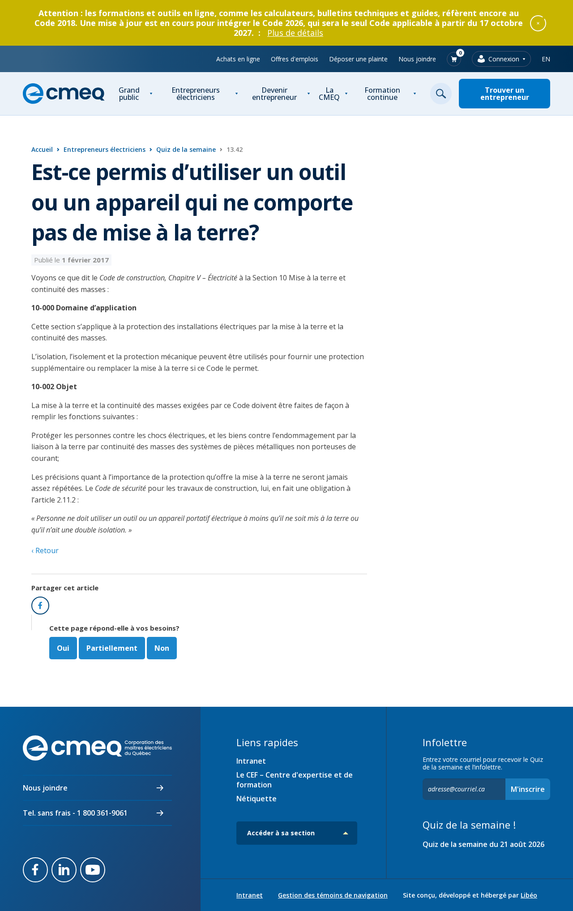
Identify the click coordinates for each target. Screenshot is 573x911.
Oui (63, 648)
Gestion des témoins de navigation (333, 895)
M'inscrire (528, 789)
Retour (46, 550)
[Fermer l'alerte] (538, 23)
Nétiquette (256, 799)
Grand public (129, 93)
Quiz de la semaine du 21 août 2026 (483, 844)
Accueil (42, 149)
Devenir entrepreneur (274, 93)
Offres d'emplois (294, 59)
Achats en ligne (238, 59)
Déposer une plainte (358, 59)
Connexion (503, 59)
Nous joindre (417, 59)
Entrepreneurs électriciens (195, 93)
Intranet (251, 761)
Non (161, 648)
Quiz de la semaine (186, 149)
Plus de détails (295, 32)
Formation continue (382, 93)
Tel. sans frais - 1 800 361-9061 (75, 813)
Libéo (529, 895)
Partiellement (111, 648)
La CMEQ (329, 93)
